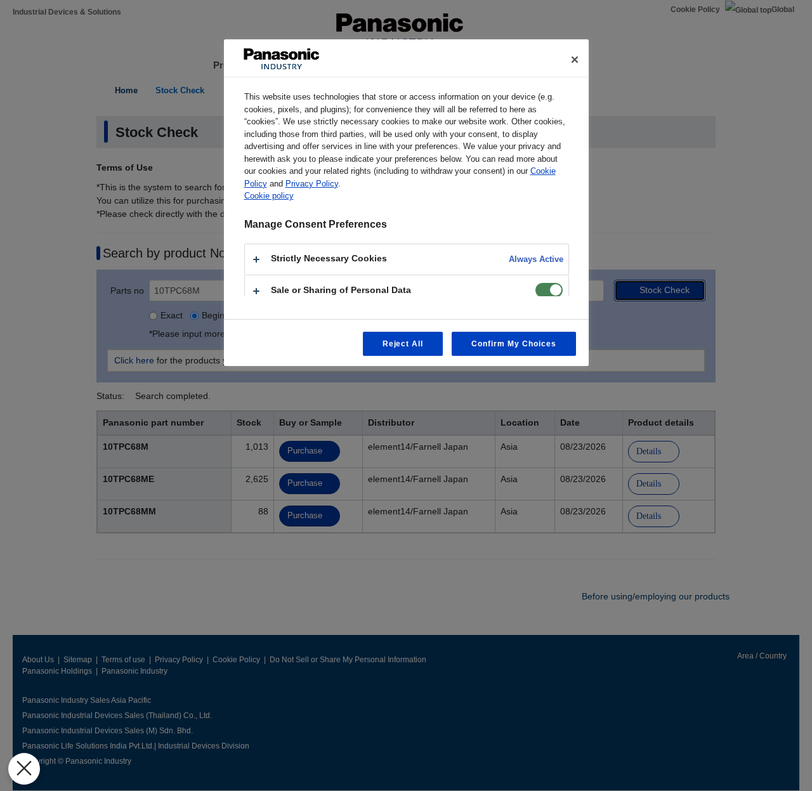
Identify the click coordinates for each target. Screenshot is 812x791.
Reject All (403, 343)
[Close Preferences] (24, 769)
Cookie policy (269, 195)
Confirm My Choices (513, 343)
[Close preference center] (575, 60)
